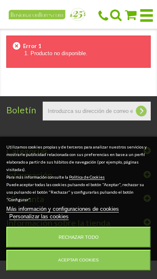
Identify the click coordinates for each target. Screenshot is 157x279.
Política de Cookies (87, 176)
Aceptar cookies (78, 260)
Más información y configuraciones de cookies (62, 209)
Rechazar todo (79, 237)
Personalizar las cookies (39, 216)
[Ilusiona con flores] (47, 14)
